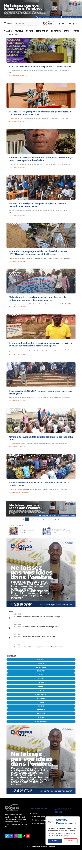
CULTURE (41, 682)
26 (55, 519)
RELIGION (41, 717)
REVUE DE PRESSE (41, 721)
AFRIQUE (41, 702)
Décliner (71, 840)
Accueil (34, 813)
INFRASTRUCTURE (41, 694)
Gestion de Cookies (39, 823)
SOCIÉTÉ (29, 31)
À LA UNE (8, 31)
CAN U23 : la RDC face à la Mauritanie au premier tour (34, 637)
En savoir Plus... (64, 835)
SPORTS (75, 31)
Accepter (55, 840)
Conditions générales (39, 820)
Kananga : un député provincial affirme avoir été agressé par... (37, 627)
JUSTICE (41, 690)
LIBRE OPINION (42, 31)
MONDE (41, 706)
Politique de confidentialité (41, 817)
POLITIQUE (19, 31)
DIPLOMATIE (41, 698)
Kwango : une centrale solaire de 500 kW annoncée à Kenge (37, 616)
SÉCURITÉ (41, 686)
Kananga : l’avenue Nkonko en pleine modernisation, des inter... (38, 647)
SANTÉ (67, 31)
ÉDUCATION (56, 31)
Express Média (34, 846)
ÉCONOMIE (41, 710)
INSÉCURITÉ (41, 714)
